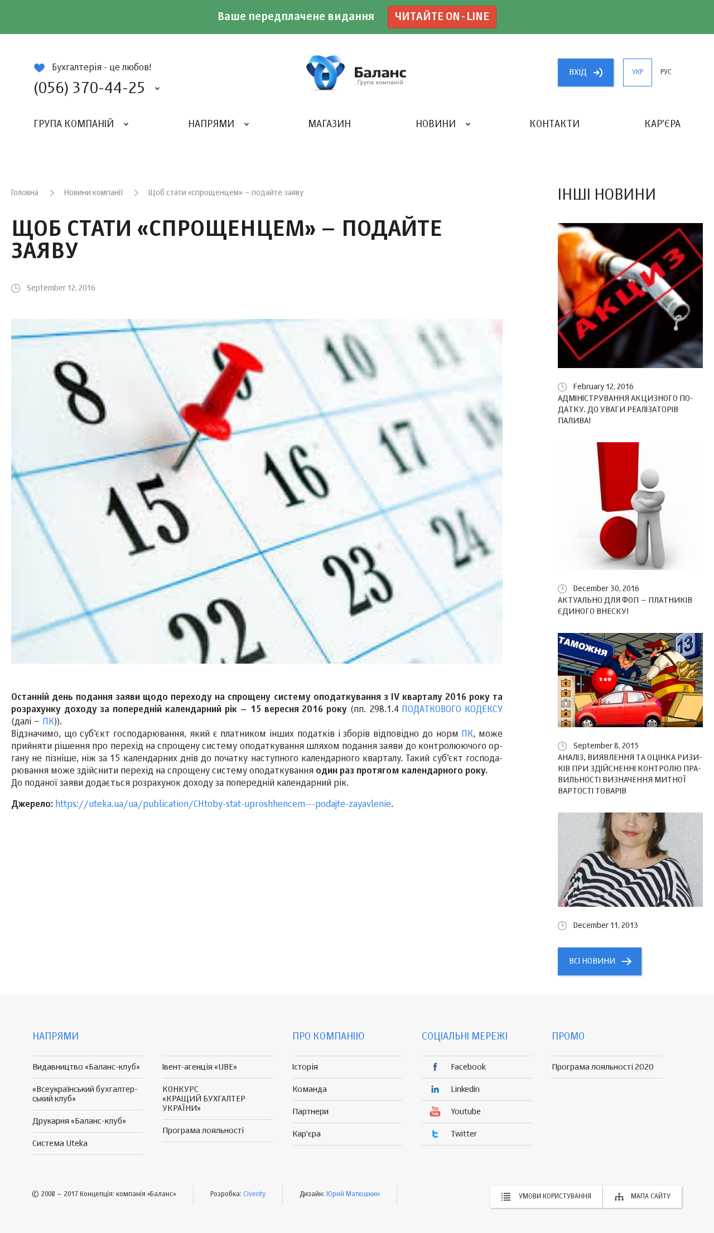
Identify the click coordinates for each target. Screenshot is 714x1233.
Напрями (211, 124)
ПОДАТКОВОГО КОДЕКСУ (452, 709)
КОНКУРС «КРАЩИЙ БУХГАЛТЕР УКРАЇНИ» (203, 1099)
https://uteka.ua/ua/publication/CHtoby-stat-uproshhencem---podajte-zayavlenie (223, 804)
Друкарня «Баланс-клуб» (79, 1121)
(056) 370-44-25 (89, 88)
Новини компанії (93, 193)
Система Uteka (60, 1143)
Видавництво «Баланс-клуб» (86, 1067)
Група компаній (73, 124)
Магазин (329, 124)
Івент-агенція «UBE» (199, 1067)
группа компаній (357, 72)
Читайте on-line (442, 17)
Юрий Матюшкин (353, 1194)
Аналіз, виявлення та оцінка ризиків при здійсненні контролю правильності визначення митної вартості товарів (630, 774)
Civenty (254, 1194)
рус (666, 72)
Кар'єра (662, 124)
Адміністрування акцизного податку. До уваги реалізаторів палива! (625, 409)
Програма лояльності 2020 (603, 1067)
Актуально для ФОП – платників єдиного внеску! (625, 606)
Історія (305, 1067)
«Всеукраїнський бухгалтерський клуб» (85, 1094)
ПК (48, 722)
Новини (436, 124)
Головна (24, 193)
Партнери (310, 1112)
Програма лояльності (203, 1130)
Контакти (554, 124)
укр (637, 72)
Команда (309, 1089)
